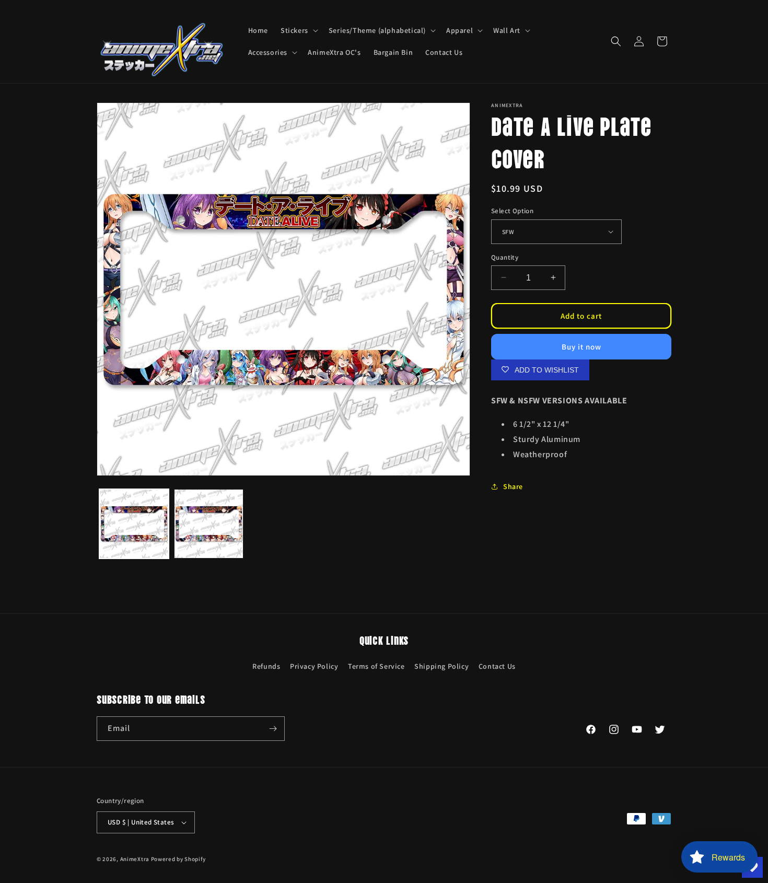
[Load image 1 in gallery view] (134, 524)
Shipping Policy (441, 666)
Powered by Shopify (178, 859)
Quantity (504, 256)
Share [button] (513, 486)
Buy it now (581, 346)
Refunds (266, 666)
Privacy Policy (314, 666)
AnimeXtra (134, 859)
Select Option (512, 210)
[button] (298, 30)
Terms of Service (376, 666)
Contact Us (497, 666)
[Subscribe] (272, 728)
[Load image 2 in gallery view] (208, 524)
